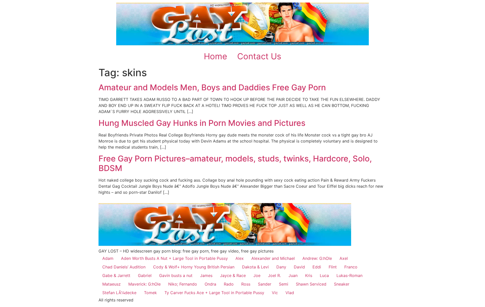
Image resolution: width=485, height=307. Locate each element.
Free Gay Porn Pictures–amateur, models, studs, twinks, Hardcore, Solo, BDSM (235, 163)
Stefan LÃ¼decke (119, 292)
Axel (344, 258)
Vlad (289, 292)
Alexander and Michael (273, 258)
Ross (245, 284)
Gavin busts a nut (175, 275)
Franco (350, 266)
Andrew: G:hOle (317, 258)
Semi (283, 284)
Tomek (150, 292)
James (206, 275)
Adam (107, 258)
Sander (264, 284)
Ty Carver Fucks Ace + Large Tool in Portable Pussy (214, 292)
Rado (229, 284)
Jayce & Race (233, 275)
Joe (256, 275)
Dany (281, 266)
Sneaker (341, 284)
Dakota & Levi (255, 266)
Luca (324, 275)
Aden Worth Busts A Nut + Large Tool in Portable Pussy (174, 258)
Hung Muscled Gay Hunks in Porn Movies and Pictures (202, 123)
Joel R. (274, 275)
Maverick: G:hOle (144, 284)
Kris (308, 275)
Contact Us (259, 56)
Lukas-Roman (349, 275)
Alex (239, 258)
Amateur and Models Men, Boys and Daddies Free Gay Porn (212, 87)
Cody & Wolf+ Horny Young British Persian (193, 266)
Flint (333, 266)
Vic (275, 292)
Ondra (210, 284)
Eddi (316, 266)
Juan (293, 275)
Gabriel (145, 275)
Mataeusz (111, 284)
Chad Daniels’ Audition (124, 266)
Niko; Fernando (182, 284)
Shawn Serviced (311, 284)
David (299, 266)
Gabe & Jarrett (116, 275)
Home (215, 56)
